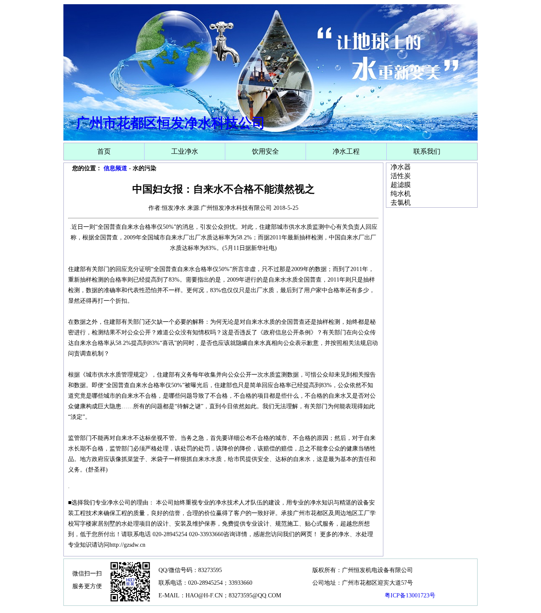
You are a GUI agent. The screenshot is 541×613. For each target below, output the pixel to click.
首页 (104, 151)
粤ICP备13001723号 (410, 595)
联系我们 (426, 151)
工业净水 (184, 151)
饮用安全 (265, 151)
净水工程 (346, 151)
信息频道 (115, 168)
